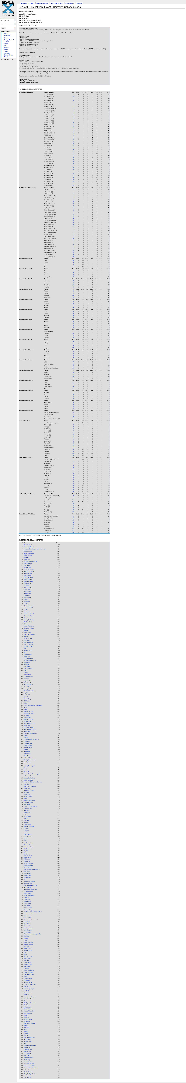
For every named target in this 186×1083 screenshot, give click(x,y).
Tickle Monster (27, 987)
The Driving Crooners (29, 1037)
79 (73, 265)
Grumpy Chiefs (28, 883)
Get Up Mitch (27, 903)
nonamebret (27, 601)
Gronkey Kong (27, 650)
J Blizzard (26, 1070)
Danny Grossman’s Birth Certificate (33, 705)
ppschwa (26, 707)
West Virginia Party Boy (30, 729)
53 (73, 202)
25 (73, 96)
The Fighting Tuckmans (30, 760)
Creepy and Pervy (28, 972)
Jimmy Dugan (27, 893)
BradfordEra (27, 980)
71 (73, 412)
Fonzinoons (27, 770)
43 (73, 443)
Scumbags (26, 1076)
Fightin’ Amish (27, 962)
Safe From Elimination (29, 881)
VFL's (25, 940)
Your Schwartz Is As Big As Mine (32, 934)
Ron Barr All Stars (28, 646)
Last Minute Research (29, 723)
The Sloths (26, 936)
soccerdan (26, 968)
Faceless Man (27, 583)
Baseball (6, 47)
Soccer (6, 38)
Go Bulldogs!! (27, 816)
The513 (26, 976)
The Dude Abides (28, 622)
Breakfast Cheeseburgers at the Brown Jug (34, 549)
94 (73, 313)
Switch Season (69, 3)
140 (73, 260)
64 (73, 402)
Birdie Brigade (27, 824)
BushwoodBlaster (28, 642)
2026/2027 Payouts (57, 3)
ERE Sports (27, 859)
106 (73, 167)
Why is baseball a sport (30, 997)
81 (73, 394)
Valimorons (27, 595)
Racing (6, 49)
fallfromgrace (27, 753)
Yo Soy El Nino (28, 918)
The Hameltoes (27, 575)
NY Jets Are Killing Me (30, 660)
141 (73, 520)
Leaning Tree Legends (29, 766)
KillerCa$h (26, 897)
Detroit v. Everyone (29, 606)
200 (73, 489)
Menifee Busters (28, 1072)
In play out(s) (27, 857)
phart (25, 1043)
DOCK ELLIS (27, 932)
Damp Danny (27, 1039)
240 (73, 256)
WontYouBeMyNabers (29, 1066)
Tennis (6, 43)
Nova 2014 (26, 687)
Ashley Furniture (28, 928)
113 (73, 183)
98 (73, 467)
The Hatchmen (27, 772)
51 (73, 287)
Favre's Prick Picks (28, 608)
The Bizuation (27, 901)
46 (73, 352)
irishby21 (26, 735)
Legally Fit (26, 818)
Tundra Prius (27, 788)
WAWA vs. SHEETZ (29, 790)
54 (73, 335)
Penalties (6, 57)
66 (73, 100)
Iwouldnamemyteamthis (30, 1045)
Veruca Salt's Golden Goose (31, 1068)
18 (73, 175)
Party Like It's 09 (28, 668)
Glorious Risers (28, 926)
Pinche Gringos (28, 808)
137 (73, 303)
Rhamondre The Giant (29, 778)
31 (73, 127)
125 (73, 453)
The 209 (26, 599)
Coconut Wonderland (29, 1011)
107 (73, 179)
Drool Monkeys (28, 950)
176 (73, 530)
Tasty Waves (27, 666)
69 (73, 277)
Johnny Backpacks (28, 577)
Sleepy (25, 618)
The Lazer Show (28, 845)
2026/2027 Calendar (42, 3)
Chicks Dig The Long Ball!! (31, 806)
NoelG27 (26, 630)
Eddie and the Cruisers (29, 758)
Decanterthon (27, 751)
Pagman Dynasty (28, 796)
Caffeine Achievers (28, 727)
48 (73, 386)
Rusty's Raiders (28, 745)
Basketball (7, 53)
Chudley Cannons (28, 658)
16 (73, 133)
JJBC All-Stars (27, 587)
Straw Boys (27, 662)
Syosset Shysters (28, 747)
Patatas (25, 709)
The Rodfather (27, 877)
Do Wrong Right (28, 638)
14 (73, 117)
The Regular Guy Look (30, 1003)
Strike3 (25, 1015)
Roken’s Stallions (28, 676)
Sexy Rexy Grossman (29, 634)
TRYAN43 (26, 820)
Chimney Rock (27, 916)
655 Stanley (27, 701)
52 (73, 244)
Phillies (25, 703)
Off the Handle (27, 867)
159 (73, 502)
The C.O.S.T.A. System (30, 691)
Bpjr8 (25, 954)
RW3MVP (26, 995)
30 (73, 346)
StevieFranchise (28, 999)
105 (73, 238)
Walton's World (27, 835)
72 (73, 384)
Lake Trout (26, 833)
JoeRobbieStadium (28, 865)
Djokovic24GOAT (28, 982)
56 (73, 354)
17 (73, 226)
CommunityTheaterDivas (30, 547)
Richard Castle (27, 1078)
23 (73, 165)
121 (73, 348)
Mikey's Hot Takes (28, 616)
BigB (25, 652)
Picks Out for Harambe (30, 1023)
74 (73, 234)
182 (73, 455)
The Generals (27, 1005)
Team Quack (27, 804)
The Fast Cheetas (28, 855)
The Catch (26, 1035)
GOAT (25, 670)
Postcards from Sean (29, 914)
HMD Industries (28, 579)
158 (73, 185)
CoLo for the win (28, 711)
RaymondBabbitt (28, 743)
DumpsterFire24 (28, 573)
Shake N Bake (27, 924)
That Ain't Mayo (28, 563)
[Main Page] (8, 8)
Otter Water (26, 810)
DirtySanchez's (27, 849)
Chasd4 (26, 853)
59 (73, 406)
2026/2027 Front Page (27, 3)
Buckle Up (26, 604)
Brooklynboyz (27, 762)
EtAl (25, 648)
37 (73, 163)
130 (73, 376)
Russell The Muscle (29, 626)
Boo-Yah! (26, 991)
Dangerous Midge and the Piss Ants (33, 782)
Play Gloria (26, 851)
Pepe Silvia (26, 1027)
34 (73, 224)
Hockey (6, 51)
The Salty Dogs (28, 964)
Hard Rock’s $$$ (28, 956)
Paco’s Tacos (27, 589)
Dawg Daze (27, 731)
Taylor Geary (27, 697)
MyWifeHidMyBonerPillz (30, 561)
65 (73, 398)
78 (73, 356)
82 (73, 417)
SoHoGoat (26, 715)
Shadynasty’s (27, 812)
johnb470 (26, 636)
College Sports (8, 55)
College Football (9, 40)
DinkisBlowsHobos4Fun (30, 889)
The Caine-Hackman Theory (31, 885)
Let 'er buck (27, 1021)
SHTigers (26, 585)
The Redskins (27, 721)
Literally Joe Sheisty (29, 620)
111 (73, 388)
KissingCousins (28, 689)
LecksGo (26, 938)
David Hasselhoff (28, 685)
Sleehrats (26, 737)
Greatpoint (26, 830)
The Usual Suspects (29, 910)
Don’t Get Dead (28, 948)
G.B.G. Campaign (28, 780)
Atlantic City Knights (29, 989)
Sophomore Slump (28, 847)
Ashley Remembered (29, 553)
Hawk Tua (26, 756)
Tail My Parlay (27, 1041)
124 (73, 295)
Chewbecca (26, 741)
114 (73, 469)
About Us (79, 3)
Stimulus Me (27, 1047)
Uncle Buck (27, 656)
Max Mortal (27, 794)
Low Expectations (28, 843)
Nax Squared (27, 966)
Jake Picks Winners (29, 628)
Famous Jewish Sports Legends (32, 774)
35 (73, 283)
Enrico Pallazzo (28, 837)
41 (73, 123)
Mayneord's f (27, 1001)
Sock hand (26, 946)
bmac (25, 764)
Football (6, 41)
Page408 (26, 693)
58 (73, 216)
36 (73, 222)
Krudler (26, 610)
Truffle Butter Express (29, 895)
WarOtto (26, 749)
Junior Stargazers (28, 930)
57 (73, 301)
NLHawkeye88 (28, 907)
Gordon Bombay (28, 1062)
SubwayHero (27, 873)
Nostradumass (27, 958)
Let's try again (27, 1007)
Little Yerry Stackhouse (30, 786)
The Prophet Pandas (29, 970)
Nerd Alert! (26, 1055)
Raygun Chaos (27, 612)
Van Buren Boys (28, 1049)
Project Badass (27, 681)
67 (73, 408)
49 (73, 275)
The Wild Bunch (28, 545)
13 (73, 125)
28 (73, 250)
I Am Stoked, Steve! (29, 974)
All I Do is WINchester (30, 985)
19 (73, 293)
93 (73, 342)
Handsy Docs (27, 1051)
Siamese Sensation (28, 1057)
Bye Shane (26, 839)
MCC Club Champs (29, 569)
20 (73, 145)
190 (73, 528)
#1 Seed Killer (27, 717)
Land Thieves (27, 784)
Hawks (25, 1025)
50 (73, 159)
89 (73, 177)
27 (73, 147)
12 (73, 153)
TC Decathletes (27, 1009)
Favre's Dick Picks (28, 863)
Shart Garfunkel (28, 683)
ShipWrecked (27, 875)
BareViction (27, 725)
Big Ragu (26, 828)
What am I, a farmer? (29, 571)
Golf (5, 45)
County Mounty (28, 1019)
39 (73, 506)
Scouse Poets (27, 899)
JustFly (25, 952)
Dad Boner (26, 792)
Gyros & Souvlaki (28, 944)
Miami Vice (27, 559)
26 (73, 139)
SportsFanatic (27, 674)
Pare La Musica (28, 978)
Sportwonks (27, 871)
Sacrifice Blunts (28, 695)
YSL (25, 814)
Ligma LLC (27, 1033)
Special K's (26, 1017)
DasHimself (27, 861)
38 (73, 323)
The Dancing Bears (28, 713)
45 (73, 149)
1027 (25, 624)
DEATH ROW (27, 887)
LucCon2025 (27, 905)
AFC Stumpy (27, 565)
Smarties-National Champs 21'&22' (33, 911)
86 (73, 449)
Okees (25, 768)
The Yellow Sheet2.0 (29, 581)
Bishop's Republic (28, 942)
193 (73, 512)
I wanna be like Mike (29, 1063)
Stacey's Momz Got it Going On (32, 869)
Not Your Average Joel (29, 800)
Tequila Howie (27, 591)
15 (73, 108)
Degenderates (27, 567)
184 (73, 491)
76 (73, 362)
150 (73, 333)
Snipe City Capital (28, 644)
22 (73, 210)
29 (73, 151)
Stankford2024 (27, 597)
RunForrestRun (28, 1013)
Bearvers (26, 1031)
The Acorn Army (28, 551)
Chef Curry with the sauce (30, 733)
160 (73, 181)
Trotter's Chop (27, 699)
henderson (26, 664)
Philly (25, 841)
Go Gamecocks (28, 1053)
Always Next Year (28, 719)
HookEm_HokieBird (29, 826)
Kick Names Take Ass (29, 614)
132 (73, 285)
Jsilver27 (26, 1029)
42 (73, 169)
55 (73, 419)
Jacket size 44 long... (29, 776)
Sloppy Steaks (27, 632)
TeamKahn (26, 822)
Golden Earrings (28, 555)
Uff (25, 879)
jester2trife (26, 557)
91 (73, 273)
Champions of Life (28, 802)
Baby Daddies (27, 922)
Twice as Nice (27, 593)
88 (73, 291)
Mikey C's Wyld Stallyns (30, 1074)
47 (73, 143)
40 (73, 315)
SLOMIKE (26, 640)
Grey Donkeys (27, 993)
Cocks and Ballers (28, 891)
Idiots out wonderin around (31, 920)
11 (73, 115)
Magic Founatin (28, 654)
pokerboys (26, 678)
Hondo (25, 798)
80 (73, 325)
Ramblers (26, 672)
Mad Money (27, 1059)
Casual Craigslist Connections (31, 739)
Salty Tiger (26, 960)
